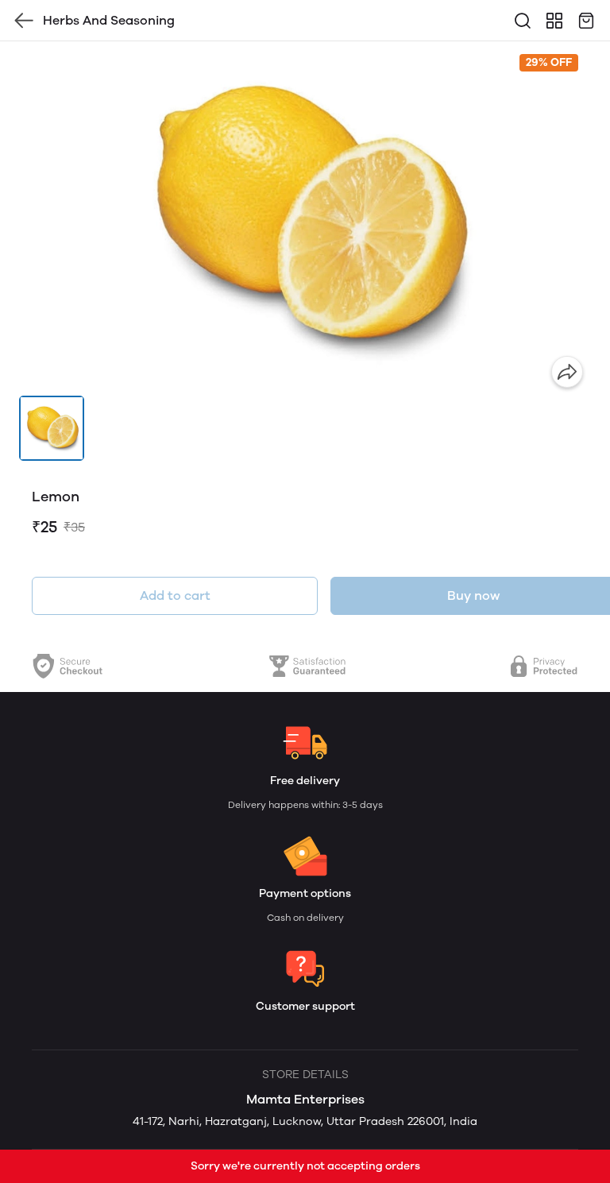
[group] (305, 218)
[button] (51, 428)
